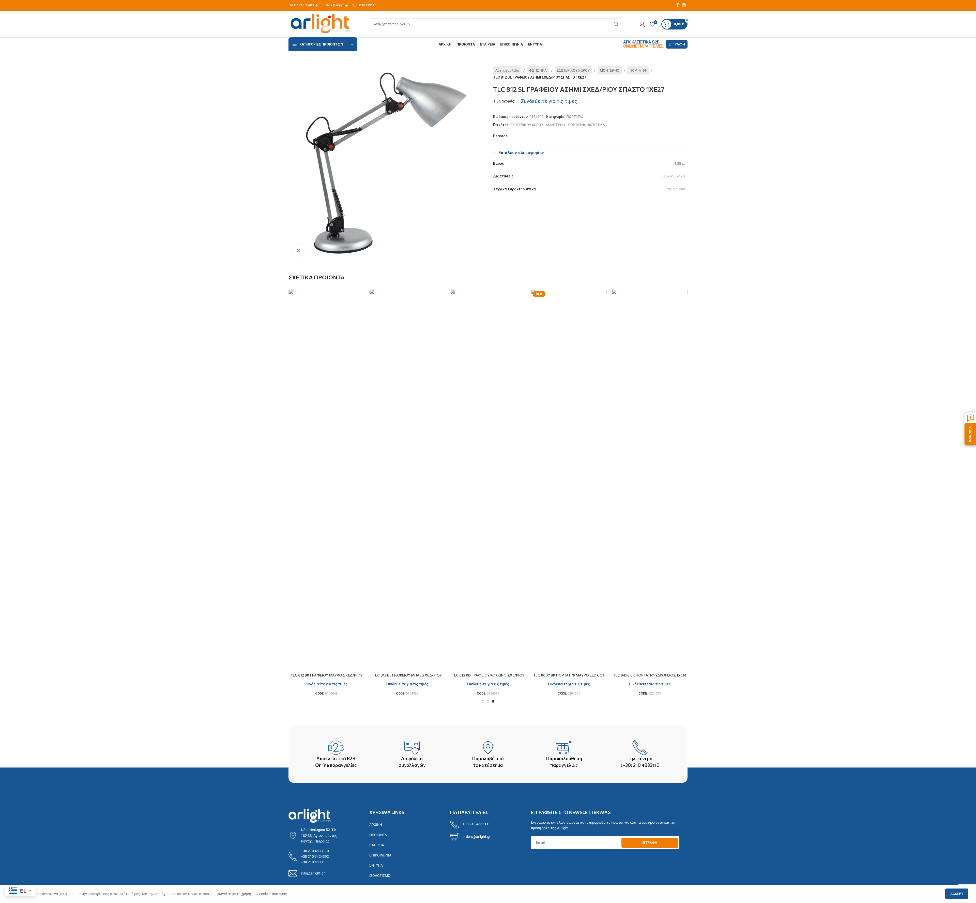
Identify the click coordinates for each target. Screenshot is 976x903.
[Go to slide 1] (483, 701)
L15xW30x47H (673, 176)
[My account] (642, 24)
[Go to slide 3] (493, 701)
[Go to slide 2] (488, 701)
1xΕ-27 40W (675, 189)
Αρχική (375, 825)
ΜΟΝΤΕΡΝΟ (609, 70)
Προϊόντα (378, 835)
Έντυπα (376, 865)
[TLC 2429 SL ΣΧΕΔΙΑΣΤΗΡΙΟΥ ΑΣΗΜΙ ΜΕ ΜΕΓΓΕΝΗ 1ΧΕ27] (650, 479)
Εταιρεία (376, 845)
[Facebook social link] (678, 5)
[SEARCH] (616, 24)
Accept (956, 894)
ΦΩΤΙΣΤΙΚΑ (538, 70)
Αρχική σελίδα (507, 70)
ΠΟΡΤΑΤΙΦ (638, 70)
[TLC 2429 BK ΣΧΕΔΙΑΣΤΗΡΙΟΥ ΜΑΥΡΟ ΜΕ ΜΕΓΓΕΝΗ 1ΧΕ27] (569, 479)
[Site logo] (320, 24)
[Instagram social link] (684, 5)
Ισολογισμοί (380, 876)
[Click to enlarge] (298, 250)
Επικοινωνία (380, 855)
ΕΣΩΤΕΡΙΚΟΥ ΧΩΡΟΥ (573, 70)
